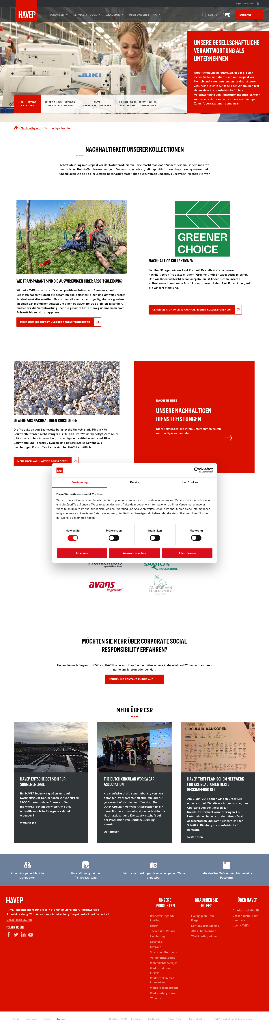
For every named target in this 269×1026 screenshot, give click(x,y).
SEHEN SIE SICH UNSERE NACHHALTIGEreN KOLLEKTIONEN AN (191, 309)
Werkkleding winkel (204, 936)
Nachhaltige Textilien (27, 103)
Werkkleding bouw (162, 993)
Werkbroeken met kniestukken (162, 980)
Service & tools (85, 15)
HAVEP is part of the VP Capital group (232, 1019)
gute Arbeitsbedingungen (97, 103)
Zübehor (155, 998)
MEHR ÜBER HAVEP (19, 920)
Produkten (56, 15)
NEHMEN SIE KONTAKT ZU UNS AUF (131, 679)
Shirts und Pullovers (163, 952)
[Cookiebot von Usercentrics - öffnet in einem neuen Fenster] (197, 470)
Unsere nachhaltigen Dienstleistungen (60, 103)
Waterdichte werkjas (163, 963)
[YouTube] (30, 934)
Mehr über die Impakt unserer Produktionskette (55, 322)
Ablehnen (82, 553)
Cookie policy (155, 1019)
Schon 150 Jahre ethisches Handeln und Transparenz (138, 103)
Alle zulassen (187, 553)
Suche (212, 15)
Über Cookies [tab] (189, 482)
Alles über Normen (203, 931)
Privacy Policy (175, 1019)
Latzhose (156, 941)
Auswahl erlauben (134, 553)
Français (47, 1019)
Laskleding (157, 936)
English (16, 1019)
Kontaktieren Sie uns (205, 925)
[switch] (114, 539)
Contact (245, 15)
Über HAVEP (240, 925)
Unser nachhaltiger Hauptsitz (245, 917)
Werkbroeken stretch (164, 987)
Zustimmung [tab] (80, 482)
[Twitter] (16, 934)
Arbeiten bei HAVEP (245, 910)
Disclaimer (136, 1019)
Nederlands (31, 1019)
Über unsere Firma (143, 15)
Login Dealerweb (244, 3)
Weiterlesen (28, 823)
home (16, 127)
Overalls (155, 947)
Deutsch (61, 1019)
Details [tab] (134, 482)
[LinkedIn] (23, 934)
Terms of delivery (198, 1019)
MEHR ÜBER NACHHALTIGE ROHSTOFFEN (42, 461)
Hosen (154, 925)
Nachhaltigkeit (31, 128)
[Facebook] (8, 934)
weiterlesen (111, 831)
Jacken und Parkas (162, 931)
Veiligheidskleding (162, 957)
